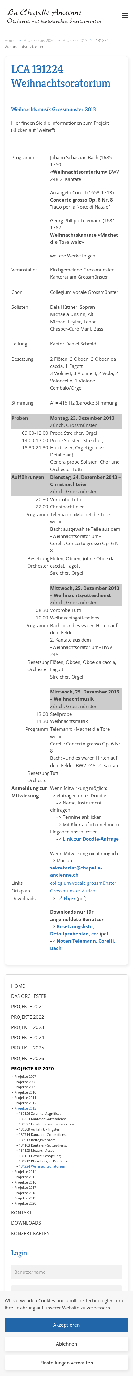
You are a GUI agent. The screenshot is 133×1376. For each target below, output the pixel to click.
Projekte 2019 (25, 1198)
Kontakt (21, 1212)
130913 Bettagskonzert (37, 1139)
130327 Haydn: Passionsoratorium (46, 1124)
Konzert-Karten (30, 1233)
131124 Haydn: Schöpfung (40, 1155)
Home (18, 986)
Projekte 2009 (25, 1087)
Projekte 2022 (27, 1017)
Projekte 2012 (25, 1102)
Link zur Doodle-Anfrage (91, 839)
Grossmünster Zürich (72, 890)
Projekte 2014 (25, 1171)
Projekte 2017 (25, 1187)
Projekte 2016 (25, 1182)
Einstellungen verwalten (66, 1363)
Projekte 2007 (25, 1076)
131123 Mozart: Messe (36, 1150)
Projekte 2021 (27, 1006)
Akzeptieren (66, 1325)
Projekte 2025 (27, 1048)
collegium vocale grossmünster (83, 883)
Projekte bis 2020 (32, 1068)
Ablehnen (66, 1344)
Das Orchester (28, 996)
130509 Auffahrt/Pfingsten (39, 1129)
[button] (125, 15)
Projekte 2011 (25, 1097)
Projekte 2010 (25, 1092)
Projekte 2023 (27, 1027)
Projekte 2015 (25, 1176)
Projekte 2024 (27, 1037)
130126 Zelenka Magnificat (40, 1113)
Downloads (26, 1223)
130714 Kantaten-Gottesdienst (43, 1134)
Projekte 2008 (25, 1081)
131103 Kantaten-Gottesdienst (43, 1145)
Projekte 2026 (27, 1058)
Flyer (69, 898)
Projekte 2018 (25, 1192)
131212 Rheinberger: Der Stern (43, 1161)
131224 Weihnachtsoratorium (42, 1166)
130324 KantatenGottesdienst (42, 1118)
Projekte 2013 (25, 1108)
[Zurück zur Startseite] (55, 15)
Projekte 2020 (25, 1203)
